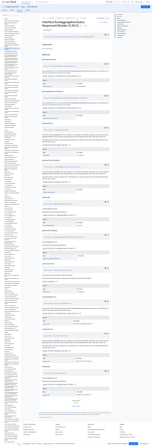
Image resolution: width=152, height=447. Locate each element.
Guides (12, 10)
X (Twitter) (122, 432)
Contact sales (26, 434)
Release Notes (59, 432)
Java (22, 7)
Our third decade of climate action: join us (65, 443)
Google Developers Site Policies (64, 414)
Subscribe (133, 443)
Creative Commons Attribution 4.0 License (81, 412)
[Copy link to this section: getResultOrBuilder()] (58, 231)
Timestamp (46, 155)
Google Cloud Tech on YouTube (127, 437)
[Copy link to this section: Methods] (52, 55)
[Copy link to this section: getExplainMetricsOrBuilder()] (64, 92)
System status (59, 434)
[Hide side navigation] (19, 444)
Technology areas (26, 2)
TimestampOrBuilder (49, 192)
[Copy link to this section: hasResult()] (51, 367)
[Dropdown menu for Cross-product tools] (49, 2)
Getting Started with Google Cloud (96, 429)
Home (43, 18)
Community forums (60, 427)
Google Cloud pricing (28, 429)
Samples (27, 10)
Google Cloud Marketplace (29, 432)
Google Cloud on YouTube (126, 434)
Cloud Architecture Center (94, 434)
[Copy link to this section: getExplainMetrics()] (57, 60)
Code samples (91, 432)
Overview (4, 10)
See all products (27, 427)
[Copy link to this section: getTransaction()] (55, 264)
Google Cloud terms (48, 443)
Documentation (50, 18)
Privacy (33, 443)
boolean (45, 324)
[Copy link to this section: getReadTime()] (54, 124)
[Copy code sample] (108, 34)
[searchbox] (10, 15)
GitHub (89, 427)
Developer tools (59, 18)
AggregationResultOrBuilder (51, 258)
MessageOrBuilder (47, 48)
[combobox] (113, 1)
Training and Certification (94, 437)
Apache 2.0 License (43, 414)
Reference (20, 10)
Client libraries (32, 7)
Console (127, 2)
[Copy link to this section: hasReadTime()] (54, 329)
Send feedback (104, 22)
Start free (145, 7)
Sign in (148, 2)
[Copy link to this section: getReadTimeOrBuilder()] (61, 160)
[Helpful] (106, 18)
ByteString (46, 292)
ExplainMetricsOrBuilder (50, 118)
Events (121, 429)
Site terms (39, 443)
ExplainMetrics (47, 86)
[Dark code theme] (105, 34)
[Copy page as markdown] (85, 25)
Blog (121, 427)
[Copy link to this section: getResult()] (51, 197)
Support (57, 429)
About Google (26, 443)
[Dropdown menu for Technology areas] (32, 2)
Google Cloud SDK (12, 7)
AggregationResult (48, 225)
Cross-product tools (41, 2)
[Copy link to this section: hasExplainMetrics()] (57, 297)
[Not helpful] (108, 18)
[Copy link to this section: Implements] (53, 45)
